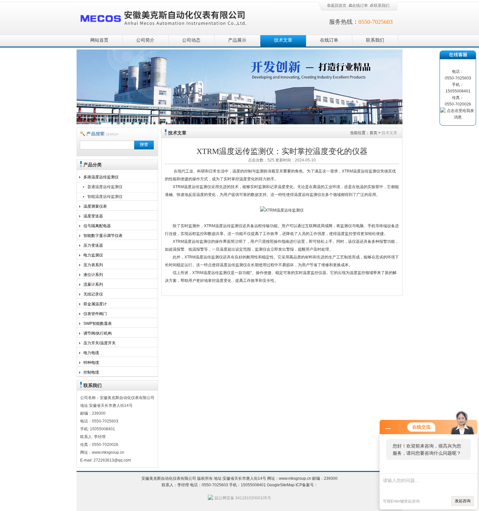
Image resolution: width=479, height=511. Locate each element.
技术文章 (283, 40)
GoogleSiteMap (281, 485)
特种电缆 (91, 362)
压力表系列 (93, 265)
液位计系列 (93, 274)
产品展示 (237, 40)
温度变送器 (93, 216)
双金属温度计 (95, 304)
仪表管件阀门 (95, 313)
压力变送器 (93, 245)
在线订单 (360, 5)
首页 (373, 133)
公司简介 (145, 40)
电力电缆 (91, 353)
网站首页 (99, 40)
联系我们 (381, 5)
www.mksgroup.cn (295, 478)
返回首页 (338, 5)
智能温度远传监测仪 (105, 196)
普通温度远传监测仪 (105, 187)
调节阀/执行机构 (97, 333)
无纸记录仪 (93, 294)
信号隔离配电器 (97, 226)
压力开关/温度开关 (99, 343)
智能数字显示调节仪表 (103, 235)
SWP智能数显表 (97, 323)
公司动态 (191, 40)
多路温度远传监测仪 (101, 177)
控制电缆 (91, 372)
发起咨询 (463, 501)
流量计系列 (93, 284)
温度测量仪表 (95, 206)
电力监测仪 (93, 255)
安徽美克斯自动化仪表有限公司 (174, 17)
